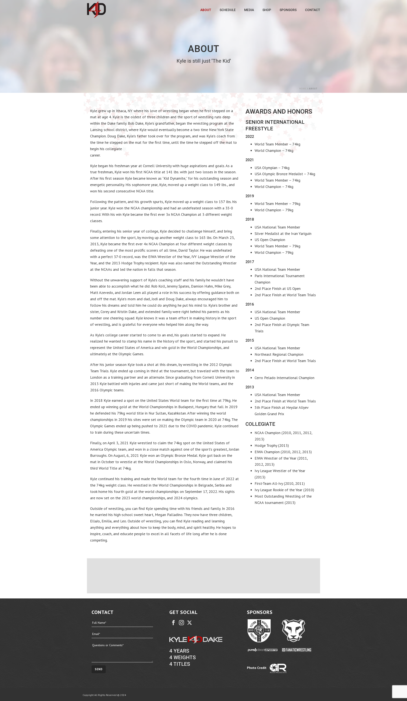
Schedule (228, 10)
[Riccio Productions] (287, 668)
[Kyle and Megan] (261, 576)
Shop (266, 10)
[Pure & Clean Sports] (264, 649)
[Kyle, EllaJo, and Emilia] (145, 576)
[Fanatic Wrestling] (298, 649)
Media (249, 10)
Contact (312, 10)
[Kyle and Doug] (184, 576)
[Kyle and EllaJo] (223, 576)
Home (303, 88)
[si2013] (106, 576)
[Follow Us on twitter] (189, 623)
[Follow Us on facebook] (173, 623)
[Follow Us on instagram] (181, 623)
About (205, 10)
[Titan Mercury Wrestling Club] (264, 631)
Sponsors (288, 10)
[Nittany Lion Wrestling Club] (298, 630)
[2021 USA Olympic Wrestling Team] (300, 576)
